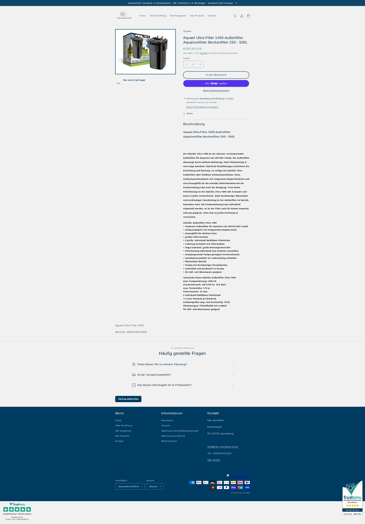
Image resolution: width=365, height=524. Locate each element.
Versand (203, 53)
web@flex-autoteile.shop (222, 446)
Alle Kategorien (123, 431)
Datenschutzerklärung (173, 436)
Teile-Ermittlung (123, 425)
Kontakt (119, 441)
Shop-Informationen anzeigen (202, 107)
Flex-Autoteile (244, 493)
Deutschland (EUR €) (128, 486)
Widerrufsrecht (169, 441)
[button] (235, 16)
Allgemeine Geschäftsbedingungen (180, 431)
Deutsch (153, 486)
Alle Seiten (213, 460)
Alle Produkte (122, 436)
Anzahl (186, 58)
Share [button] (190, 113)
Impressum (167, 420)
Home (118, 420)
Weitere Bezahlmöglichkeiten (216, 90)
